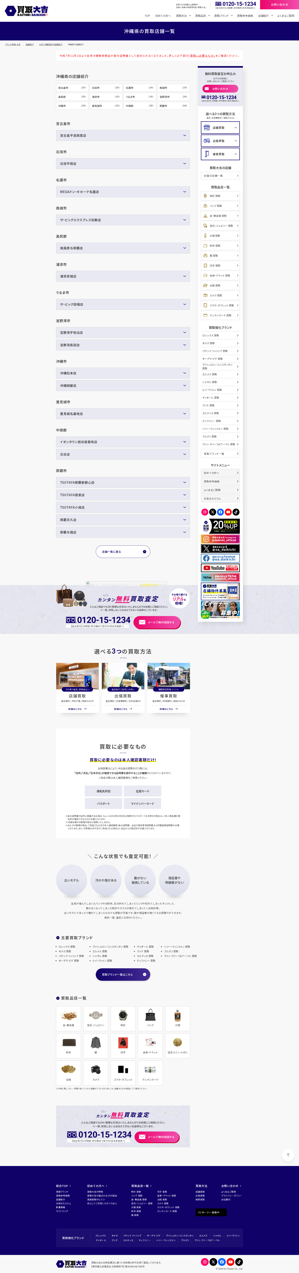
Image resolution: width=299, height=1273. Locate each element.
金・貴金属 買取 (218, 216)
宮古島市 (72, 88)
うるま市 (140, 97)
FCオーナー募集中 (209, 1212)
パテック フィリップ (132, 1235)
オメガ (115, 1235)
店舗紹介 (30, 44)
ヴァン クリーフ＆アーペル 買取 (218, 444)
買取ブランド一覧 (214, 454)
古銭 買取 (215, 285)
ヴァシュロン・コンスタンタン (180, 1235)
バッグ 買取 (216, 206)
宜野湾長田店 (70, 345)
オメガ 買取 (208, 343)
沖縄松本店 (68, 373)
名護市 (140, 88)
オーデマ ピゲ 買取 (212, 359)
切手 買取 (215, 265)
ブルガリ (185, 1240)
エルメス (203, 1235)
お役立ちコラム (212, 498)
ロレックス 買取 (210, 335)
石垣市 (106, 88)
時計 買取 (215, 196)
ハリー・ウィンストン (166, 1240)
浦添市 (106, 97)
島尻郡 (72, 97)
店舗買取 (77, 695)
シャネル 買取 (209, 382)
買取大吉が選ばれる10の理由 (102, 1195)
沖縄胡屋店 (68, 385)
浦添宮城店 (68, 276)
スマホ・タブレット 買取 (222, 305)
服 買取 (214, 255)
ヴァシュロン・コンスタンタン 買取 (217, 366)
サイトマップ (62, 1211)
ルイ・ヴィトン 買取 (212, 390)
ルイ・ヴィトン (233, 1235)
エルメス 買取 (209, 374)
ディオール (101, 1240)
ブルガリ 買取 (209, 436)
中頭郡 (140, 106)
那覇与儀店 (68, 532)
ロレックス (101, 1235)
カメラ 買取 (216, 295)
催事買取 (168, 695)
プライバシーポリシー (231, 1195)
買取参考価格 (245, 16)
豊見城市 (106, 106)
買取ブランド (62, 1191)
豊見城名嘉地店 (71, 413)
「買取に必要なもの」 (201, 56)
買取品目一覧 (140, 1186)
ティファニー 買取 (211, 421)
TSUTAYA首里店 (72, 495)
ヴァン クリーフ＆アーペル (207, 1240)
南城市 (174, 88)
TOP (147, 16)
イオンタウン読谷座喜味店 (78, 442)
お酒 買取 (215, 235)
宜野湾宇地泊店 (71, 332)
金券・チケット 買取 (220, 275)
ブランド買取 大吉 (12, 44)
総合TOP (62, 1186)
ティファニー (145, 1240)
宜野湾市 (174, 97)
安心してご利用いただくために (102, 1203)
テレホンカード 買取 (220, 315)
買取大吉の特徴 (95, 1191)
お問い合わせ (220, 89)
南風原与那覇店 (71, 248)
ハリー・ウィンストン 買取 (215, 429)
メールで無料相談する (161, 622)
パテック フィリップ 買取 (215, 351)
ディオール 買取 (210, 397)
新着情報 (60, 1207)
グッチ (115, 1240)
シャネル (217, 1235)
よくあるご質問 (285, 16)
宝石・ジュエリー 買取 (221, 226)
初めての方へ (163, 16)
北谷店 (65, 454)
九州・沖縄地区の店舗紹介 (50, 44)
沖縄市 (72, 106)
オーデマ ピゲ (154, 1235)
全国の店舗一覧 (213, 175)
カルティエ (128, 1240)
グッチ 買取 (208, 405)
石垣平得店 (68, 163)
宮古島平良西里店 (73, 135)
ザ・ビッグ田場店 (71, 304)
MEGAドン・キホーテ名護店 (79, 191)
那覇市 (174, 106)
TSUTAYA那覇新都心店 (77, 482)
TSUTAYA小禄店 (72, 507)
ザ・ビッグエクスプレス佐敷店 (80, 220)
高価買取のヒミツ (96, 1199)
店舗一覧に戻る (111, 552)
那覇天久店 (68, 519)
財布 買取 (215, 245)
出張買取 (123, 695)
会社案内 (225, 1199)
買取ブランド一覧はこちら (117, 974)
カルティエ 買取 (210, 413)
